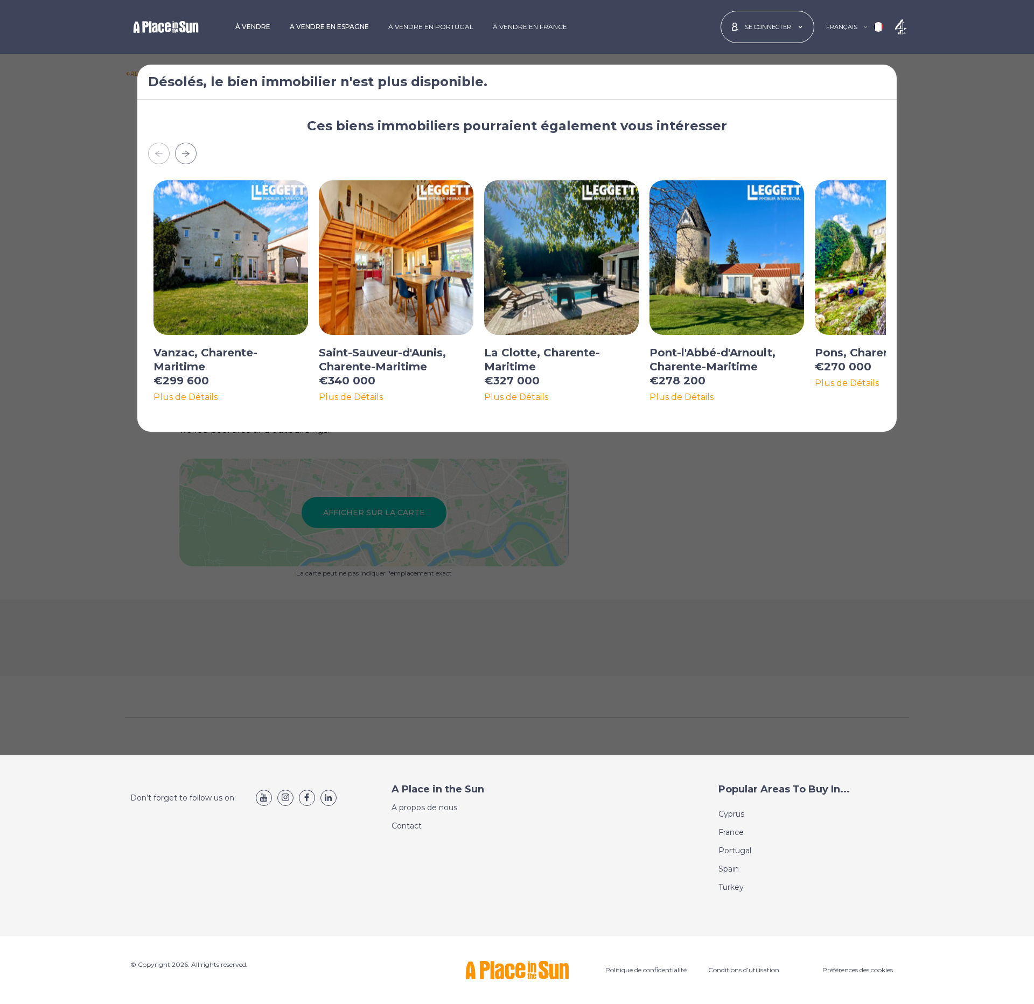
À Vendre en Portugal (430, 27)
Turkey (731, 887)
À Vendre (252, 27)
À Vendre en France (530, 27)
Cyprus (731, 814)
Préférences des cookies (857, 970)
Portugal (734, 850)
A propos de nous (424, 807)
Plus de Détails (185, 397)
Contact (407, 826)
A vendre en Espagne (329, 27)
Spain (728, 869)
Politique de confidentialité (646, 970)
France (731, 832)
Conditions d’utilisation (743, 970)
